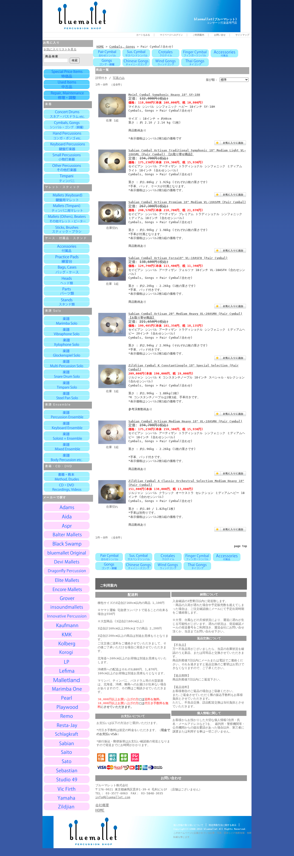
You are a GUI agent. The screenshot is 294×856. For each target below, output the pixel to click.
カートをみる (143, 34)
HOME (100, 46)
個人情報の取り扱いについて (188, 825)
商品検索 (52, 56)
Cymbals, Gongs (122, 46)
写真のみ (119, 78)
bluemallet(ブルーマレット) (215, 19)
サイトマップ (242, 34)
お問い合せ (220, 34)
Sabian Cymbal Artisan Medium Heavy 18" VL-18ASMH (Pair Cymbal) (185, 421)
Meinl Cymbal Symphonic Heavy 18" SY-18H (164, 94)
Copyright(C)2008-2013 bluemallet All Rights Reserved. (209, 829)
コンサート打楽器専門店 (222, 22)
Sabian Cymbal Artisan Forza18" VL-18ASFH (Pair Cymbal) (178, 258)
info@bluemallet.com (112, 797)
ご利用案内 (198, 34)
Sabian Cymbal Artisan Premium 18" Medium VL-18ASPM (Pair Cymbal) (187, 202)
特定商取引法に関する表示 (222, 825)
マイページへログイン (171, 34)
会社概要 (102, 805)
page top (240, 546)
